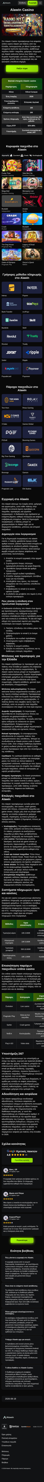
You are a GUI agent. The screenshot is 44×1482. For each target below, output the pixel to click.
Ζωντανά (16, 155)
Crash (26, 155)
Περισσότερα (22, 1240)
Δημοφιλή (5, 155)
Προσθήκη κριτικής (22, 1160)
